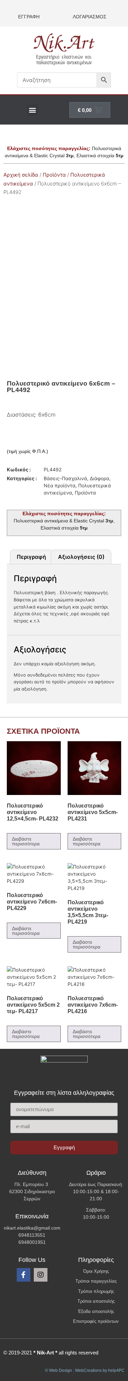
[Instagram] (40, 1275)
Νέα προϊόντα (59, 485)
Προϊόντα (54, 175)
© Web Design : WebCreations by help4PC (85, 1370)
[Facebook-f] (23, 1275)
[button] (32, 110)
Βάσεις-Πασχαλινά (65, 478)
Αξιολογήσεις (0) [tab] (81, 556)
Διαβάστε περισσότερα (26, 841)
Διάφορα (99, 478)
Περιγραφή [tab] (31, 556)
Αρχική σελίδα (20, 175)
